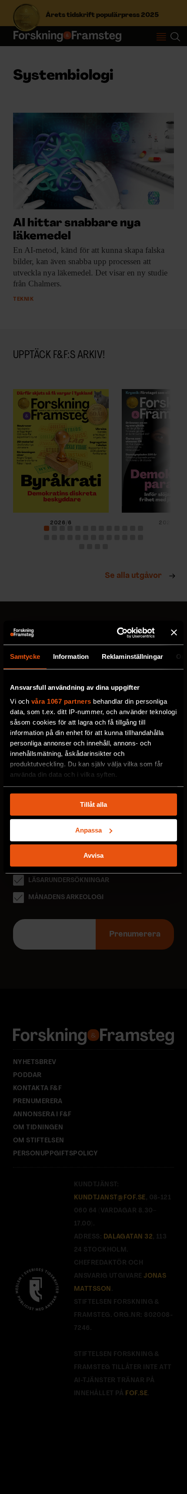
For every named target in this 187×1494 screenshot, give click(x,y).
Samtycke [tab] (25, 656)
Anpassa (88, 830)
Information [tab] (71, 656)
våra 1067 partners (61, 701)
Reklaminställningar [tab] (132, 656)
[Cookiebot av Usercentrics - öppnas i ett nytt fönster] (117, 632)
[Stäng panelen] (174, 633)
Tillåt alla (93, 804)
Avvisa (93, 855)
